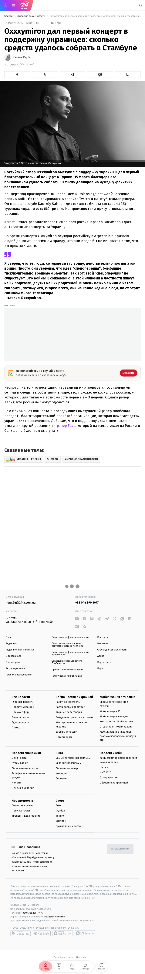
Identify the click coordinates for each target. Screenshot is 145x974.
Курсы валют (20, 763)
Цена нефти (19, 757)
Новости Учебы (111, 753)
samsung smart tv (85, 933)
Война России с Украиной (74, 697)
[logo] (24, 5)
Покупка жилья (21, 810)
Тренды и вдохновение (26, 815)
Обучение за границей (114, 782)
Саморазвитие (109, 777)
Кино (59, 753)
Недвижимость (23, 800)
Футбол (60, 810)
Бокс (58, 805)
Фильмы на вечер (67, 768)
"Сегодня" (27, 64)
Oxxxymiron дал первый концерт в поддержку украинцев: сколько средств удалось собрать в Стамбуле (95, 16)
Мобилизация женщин (114, 716)
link (76, 618)
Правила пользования (19, 675)
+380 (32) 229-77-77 (32, 912)
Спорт (60, 800)
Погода (16, 727)
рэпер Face (66, 425)
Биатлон (61, 820)
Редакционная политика (20, 650)
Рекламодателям (15, 668)
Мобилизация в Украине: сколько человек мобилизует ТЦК (118, 736)
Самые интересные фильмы (73, 757)
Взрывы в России (66, 731)
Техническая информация (67, 676)
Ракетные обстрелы (68, 701)
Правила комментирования (67, 669)
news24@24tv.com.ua (21, 602)
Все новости (21, 697)
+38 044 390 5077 (87, 602)
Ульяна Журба (22, 57)
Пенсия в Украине (23, 787)
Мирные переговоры (69, 712)
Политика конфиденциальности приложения (70, 653)
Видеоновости (21, 717)
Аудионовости (20, 722)
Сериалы (61, 778)
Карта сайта (104, 662)
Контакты (102, 637)
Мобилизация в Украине (118, 697)
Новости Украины (23, 707)
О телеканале (13, 656)
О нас (9, 637)
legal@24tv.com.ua (54, 916)
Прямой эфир (20, 712)
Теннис (60, 815)
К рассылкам (120, 848)
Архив (100, 656)
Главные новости (22, 701)
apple (42, 933)
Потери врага (64, 736)
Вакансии (102, 643)
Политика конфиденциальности (70, 637)
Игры (100, 668)
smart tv (62, 933)
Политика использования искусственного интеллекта (68, 644)
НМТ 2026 (105, 772)
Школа (104, 767)
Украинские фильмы (68, 763)
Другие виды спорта (68, 826)
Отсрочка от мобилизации (116, 726)
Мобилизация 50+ (111, 711)
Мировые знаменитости (31, 16)
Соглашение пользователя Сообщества (67, 662)
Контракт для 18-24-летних (116, 721)
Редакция (11, 643)
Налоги (16, 782)
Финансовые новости (25, 768)
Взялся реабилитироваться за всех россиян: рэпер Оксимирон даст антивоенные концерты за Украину (67, 224)
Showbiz (9, 16)
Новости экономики (26, 753)
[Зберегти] (127, 75)
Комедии (61, 773)
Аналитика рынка (23, 805)
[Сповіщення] (140, 5)
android (20, 933)
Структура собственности (111, 650)
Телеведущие (13, 662)
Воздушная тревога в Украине (74, 717)
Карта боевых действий (70, 707)
